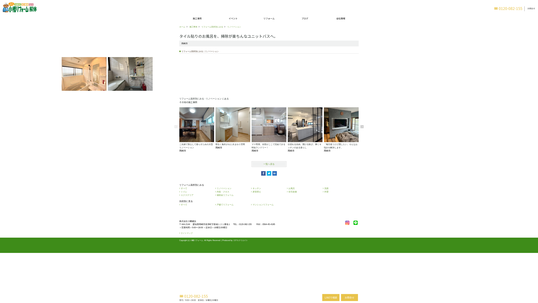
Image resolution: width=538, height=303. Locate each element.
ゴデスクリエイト (240, 240)
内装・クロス (223, 191)
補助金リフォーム (225, 195)
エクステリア (187, 195)
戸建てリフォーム (225, 204)
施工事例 (197, 18)
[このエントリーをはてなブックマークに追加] (274, 173)
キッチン (257, 188)
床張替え (257, 191)
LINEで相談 (331, 297)
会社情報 (340, 18)
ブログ (305, 18)
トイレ (184, 191)
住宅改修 (292, 191)
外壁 (326, 191)
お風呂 (291, 188)
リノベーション (224, 188)
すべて (184, 188)
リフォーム (269, 18)
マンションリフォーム (263, 204)
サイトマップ (187, 233)
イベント (233, 18)
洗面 (326, 188)
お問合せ (531, 8)
